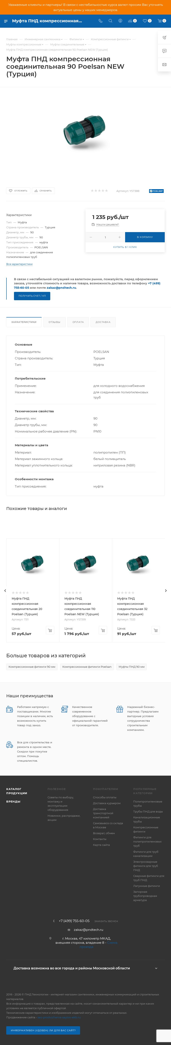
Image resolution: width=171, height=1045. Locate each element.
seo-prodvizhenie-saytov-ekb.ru (59, 1017)
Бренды (13, 801)
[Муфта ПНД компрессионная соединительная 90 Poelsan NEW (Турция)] (85, 133)
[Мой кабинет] (120, 21)
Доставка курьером (107, 803)
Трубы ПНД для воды (148, 811)
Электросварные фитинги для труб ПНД (145, 866)
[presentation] (5, 590)
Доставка (103, 322)
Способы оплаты (104, 797)
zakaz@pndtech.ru (61, 288)
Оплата (78, 322)
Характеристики (23, 322)
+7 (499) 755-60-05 (74, 921)
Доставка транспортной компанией (103, 813)
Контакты (99, 839)
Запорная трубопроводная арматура (145, 896)
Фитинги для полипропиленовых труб (147, 841)
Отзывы (54, 322)
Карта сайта (101, 844)
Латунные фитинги (146, 886)
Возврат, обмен (104, 833)
